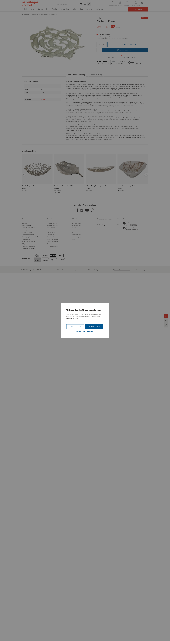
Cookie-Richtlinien (75, 318)
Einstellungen (75, 326)
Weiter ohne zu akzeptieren (85, 332)
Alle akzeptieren (94, 326)
